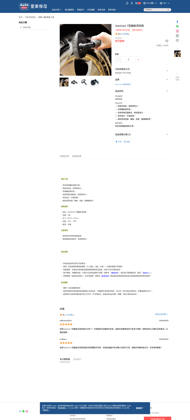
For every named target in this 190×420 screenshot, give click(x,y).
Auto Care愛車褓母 (123, 84)
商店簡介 (73, 416)
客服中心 (146, 273)
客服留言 (109, 416)
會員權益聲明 (111, 419)
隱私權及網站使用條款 (77, 419)
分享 (120, 142)
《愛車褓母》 (105, 276)
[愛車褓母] (33, 7)
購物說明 (114, 273)
